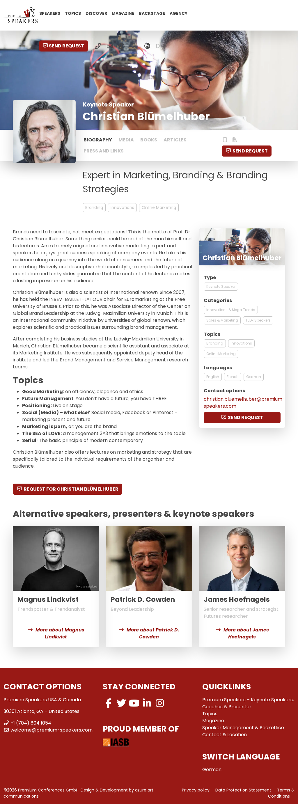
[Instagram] (160, 703)
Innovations (122, 207)
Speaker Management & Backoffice (243, 727)
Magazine (123, 13)
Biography (98, 139)
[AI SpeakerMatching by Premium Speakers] (121, 46)
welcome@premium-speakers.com (51, 730)
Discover (96, 13)
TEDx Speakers (258, 320)
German (253, 376)
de (159, 46)
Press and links (104, 151)
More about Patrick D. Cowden (153, 633)
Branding (94, 207)
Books (148, 139)
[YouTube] (134, 703)
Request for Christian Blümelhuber (71, 489)
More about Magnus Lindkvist (60, 633)
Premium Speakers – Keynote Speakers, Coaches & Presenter (248, 703)
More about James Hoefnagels (246, 633)
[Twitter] (121, 703)
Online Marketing (159, 207)
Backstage (152, 13)
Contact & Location (224, 734)
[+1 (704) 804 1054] (98, 46)
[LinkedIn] (147, 703)
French (233, 376)
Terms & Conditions (281, 793)
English (212, 376)
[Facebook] (108, 703)
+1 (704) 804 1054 (30, 723)
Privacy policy (196, 790)
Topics (73, 13)
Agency (178, 13)
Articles (175, 139)
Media (126, 139)
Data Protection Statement (243, 790)
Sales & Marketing (222, 320)
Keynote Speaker (220, 286)
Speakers (49, 13)
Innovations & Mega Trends (230, 309)
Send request (66, 45)
